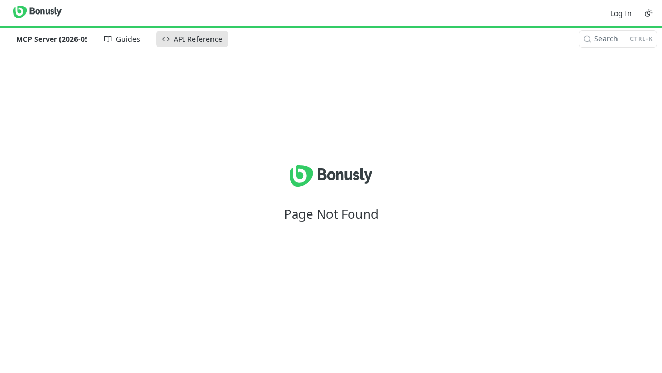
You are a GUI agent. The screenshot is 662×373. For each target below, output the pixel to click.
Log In (621, 13)
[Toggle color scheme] (648, 13)
